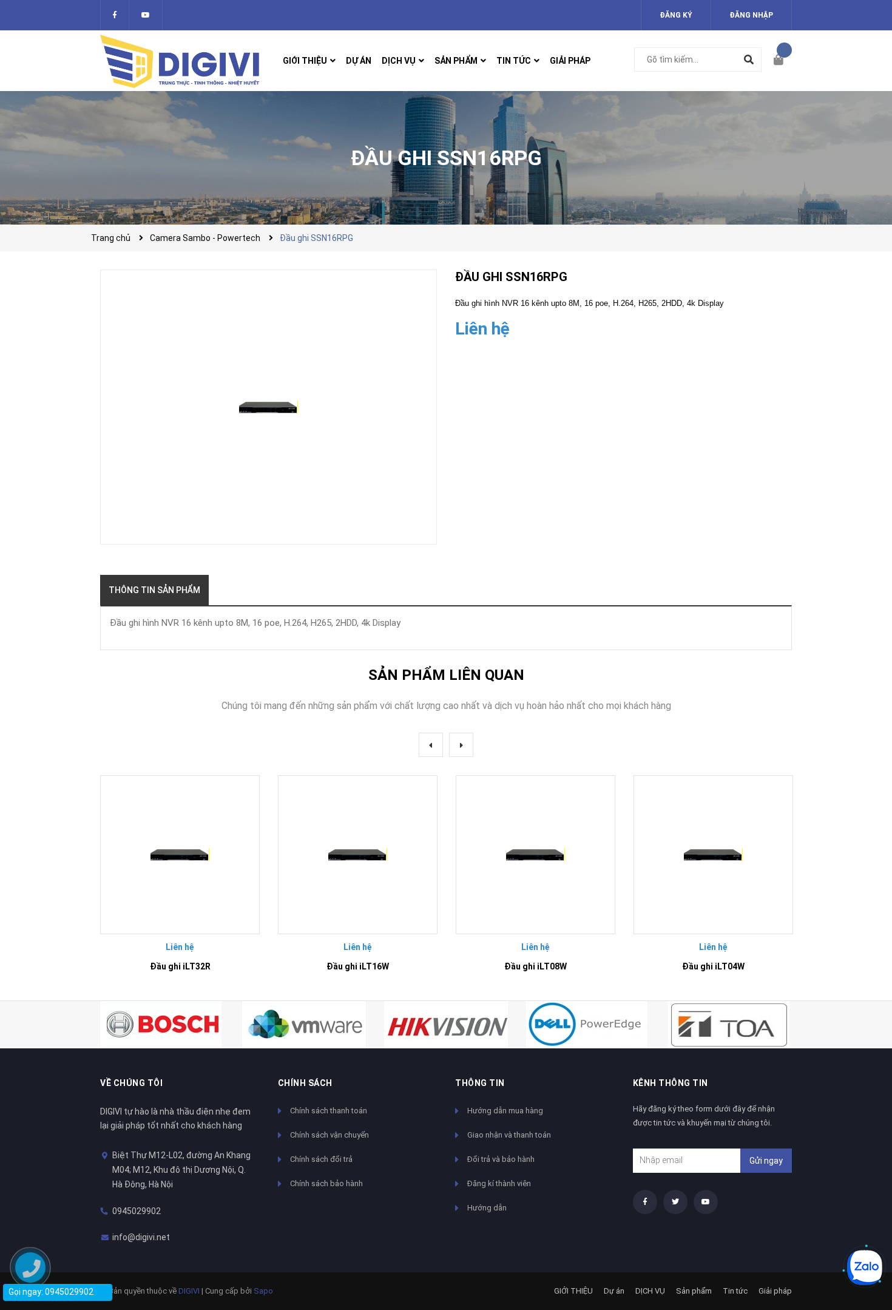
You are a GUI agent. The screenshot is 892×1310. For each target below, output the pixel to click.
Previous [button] (431, 745)
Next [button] (461, 745)
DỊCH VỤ (650, 1290)
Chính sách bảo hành (326, 1183)
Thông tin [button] (480, 1083)
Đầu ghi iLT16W (357, 966)
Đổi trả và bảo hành (501, 1159)
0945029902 (136, 1211)
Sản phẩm (694, 1290)
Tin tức (735, 1290)
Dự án (614, 1290)
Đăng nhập (751, 15)
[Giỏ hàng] (783, 60)
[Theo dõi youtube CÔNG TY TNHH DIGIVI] (706, 1202)
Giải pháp (775, 1290)
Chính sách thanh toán (328, 1110)
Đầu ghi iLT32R (180, 966)
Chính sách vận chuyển (329, 1134)
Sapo (263, 1290)
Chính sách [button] (305, 1083)
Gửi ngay (766, 1161)
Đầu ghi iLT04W (713, 966)
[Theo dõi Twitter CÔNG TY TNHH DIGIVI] (145, 15)
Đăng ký (676, 15)
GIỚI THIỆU (573, 1290)
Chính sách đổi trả (321, 1159)
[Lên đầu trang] (859, 1226)
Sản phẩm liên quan (446, 675)
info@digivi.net (141, 1237)
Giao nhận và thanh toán (509, 1134)
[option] (180, 878)
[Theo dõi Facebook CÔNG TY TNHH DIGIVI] (115, 15)
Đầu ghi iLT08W (535, 966)
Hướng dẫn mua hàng (505, 1110)
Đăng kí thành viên (499, 1183)
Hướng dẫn (487, 1207)
